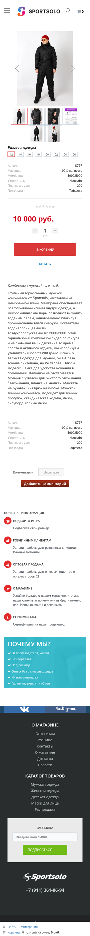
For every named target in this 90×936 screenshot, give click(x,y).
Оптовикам (45, 733)
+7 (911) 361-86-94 (45, 890)
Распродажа (45, 809)
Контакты (45, 746)
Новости (45, 764)
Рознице (45, 740)
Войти (12, 926)
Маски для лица (45, 803)
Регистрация (29, 926)
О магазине (45, 752)
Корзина (14, 932)
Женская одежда (45, 790)
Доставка (45, 758)
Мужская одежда (45, 784)
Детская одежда (45, 796)
